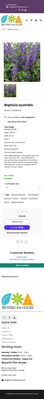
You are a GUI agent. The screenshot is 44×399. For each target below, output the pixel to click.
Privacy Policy (7, 335)
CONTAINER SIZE (11, 184)
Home (3, 29)
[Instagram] (22, 10)
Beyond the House (17, 394)
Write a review (22, 265)
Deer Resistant (33, 195)
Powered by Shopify (31, 394)
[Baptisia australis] (22, 62)
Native (6, 202)
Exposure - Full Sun (11, 198)
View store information (17, 121)
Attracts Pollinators (18, 195)
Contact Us (6, 331)
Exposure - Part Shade (29, 198)
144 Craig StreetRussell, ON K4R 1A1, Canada (13, 369)
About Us (5, 328)
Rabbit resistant (18, 202)
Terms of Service (9, 342)
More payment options (17, 233)
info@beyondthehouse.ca (18, 7)
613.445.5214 (12, 5)
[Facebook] (19, 10)
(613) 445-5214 (9, 375)
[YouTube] (25, 10)
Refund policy (7, 338)
